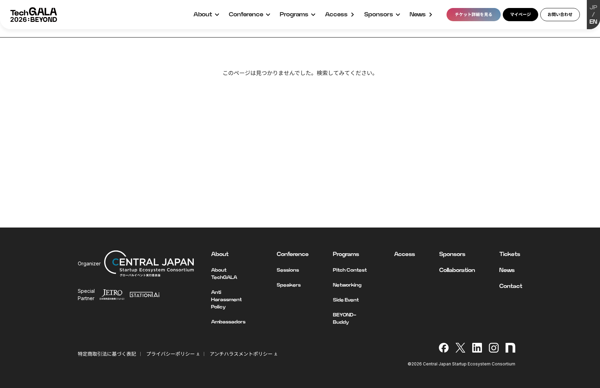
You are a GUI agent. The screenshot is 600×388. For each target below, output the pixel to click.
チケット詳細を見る (473, 14)
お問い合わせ (560, 14)
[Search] (392, 91)
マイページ (520, 14)
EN (593, 22)
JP (593, 7)
